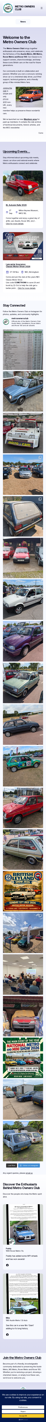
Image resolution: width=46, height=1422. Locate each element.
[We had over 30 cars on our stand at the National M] (23, 933)
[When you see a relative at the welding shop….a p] (23, 1099)
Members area (30, 119)
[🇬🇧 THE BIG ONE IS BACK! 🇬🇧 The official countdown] (23, 1058)
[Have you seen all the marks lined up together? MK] (23, 558)
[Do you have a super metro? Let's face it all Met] (23, 433)
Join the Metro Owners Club (22, 1358)
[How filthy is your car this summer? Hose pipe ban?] (23, 516)
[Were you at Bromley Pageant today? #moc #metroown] (23, 599)
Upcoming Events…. (16, 151)
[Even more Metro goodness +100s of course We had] (23, 808)
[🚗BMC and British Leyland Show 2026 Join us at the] (23, 891)
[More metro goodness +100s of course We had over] (23, 849)
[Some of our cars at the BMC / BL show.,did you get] (23, 641)
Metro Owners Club (25, 8)
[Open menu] (41, 8)
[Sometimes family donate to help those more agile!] (23, 1141)
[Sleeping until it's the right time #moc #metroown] (23, 1016)
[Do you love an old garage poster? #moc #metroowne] (23, 350)
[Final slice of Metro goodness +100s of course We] (23, 766)
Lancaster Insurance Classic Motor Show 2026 (18, 265)
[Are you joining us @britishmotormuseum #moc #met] (23, 724)
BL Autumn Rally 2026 (16, 205)
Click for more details (15, 224)
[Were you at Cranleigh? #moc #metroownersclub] (23, 474)
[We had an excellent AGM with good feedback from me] (23, 974)
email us (29, 1173)
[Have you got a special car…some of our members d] (23, 391)
